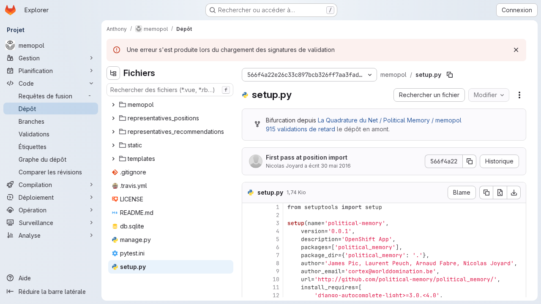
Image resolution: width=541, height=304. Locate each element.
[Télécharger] (514, 192)
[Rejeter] (516, 50)
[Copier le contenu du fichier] (486, 192)
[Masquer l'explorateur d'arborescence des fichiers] (113, 73)
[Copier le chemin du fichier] (449, 74)
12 (276, 295)
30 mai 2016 (336, 166)
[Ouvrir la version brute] (500, 192)
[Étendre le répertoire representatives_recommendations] (113, 132)
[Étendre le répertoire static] (113, 145)
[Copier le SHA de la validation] (469, 161)
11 (276, 287)
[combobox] (170, 89)
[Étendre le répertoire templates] (113, 159)
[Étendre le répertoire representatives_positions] (113, 118)
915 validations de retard (300, 129)
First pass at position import (306, 157)
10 (276, 279)
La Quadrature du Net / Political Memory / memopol (390, 120)
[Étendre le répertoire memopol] (113, 105)
